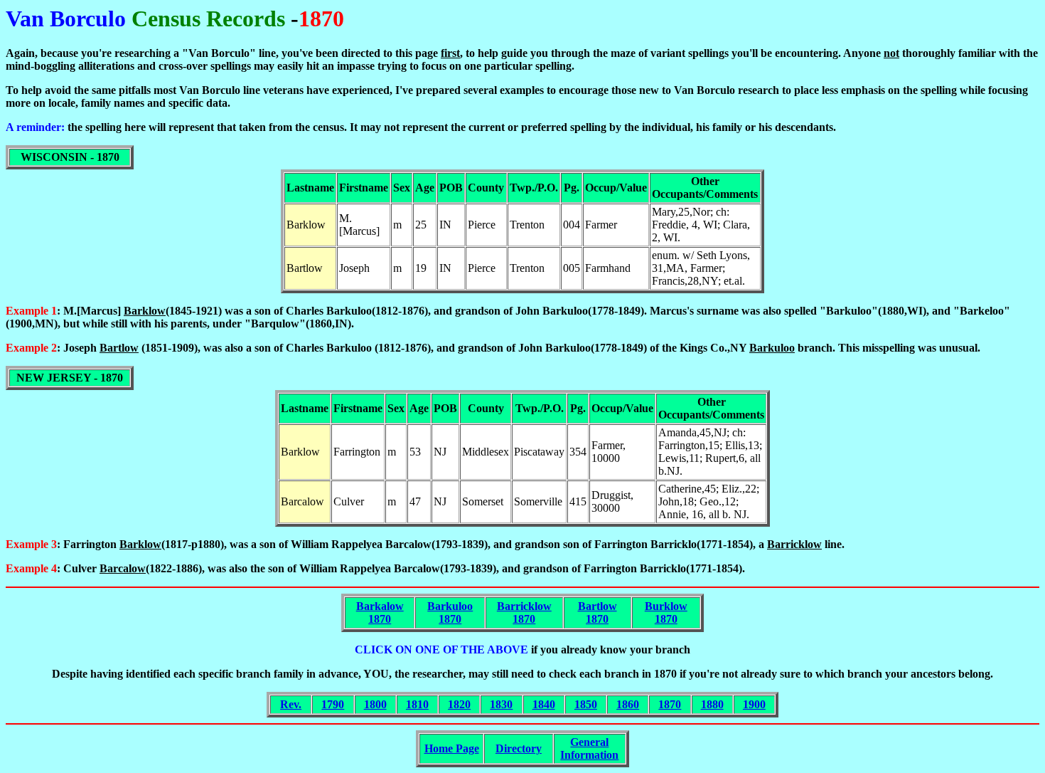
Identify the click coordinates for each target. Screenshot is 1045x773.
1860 (627, 704)
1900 (754, 704)
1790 (332, 704)
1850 (585, 704)
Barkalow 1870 (380, 612)
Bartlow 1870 (597, 612)
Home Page (451, 748)
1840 (543, 704)
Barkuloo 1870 (450, 612)
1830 (501, 704)
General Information (589, 748)
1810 (417, 704)
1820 (459, 704)
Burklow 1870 (666, 612)
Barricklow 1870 (524, 612)
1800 (375, 704)
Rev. (290, 704)
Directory (518, 748)
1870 (669, 704)
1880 (712, 704)
